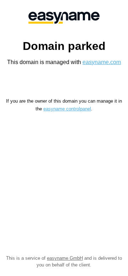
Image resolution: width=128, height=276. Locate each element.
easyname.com (101, 62)
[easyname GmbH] (64, 17)
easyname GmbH (65, 258)
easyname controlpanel (67, 108)
